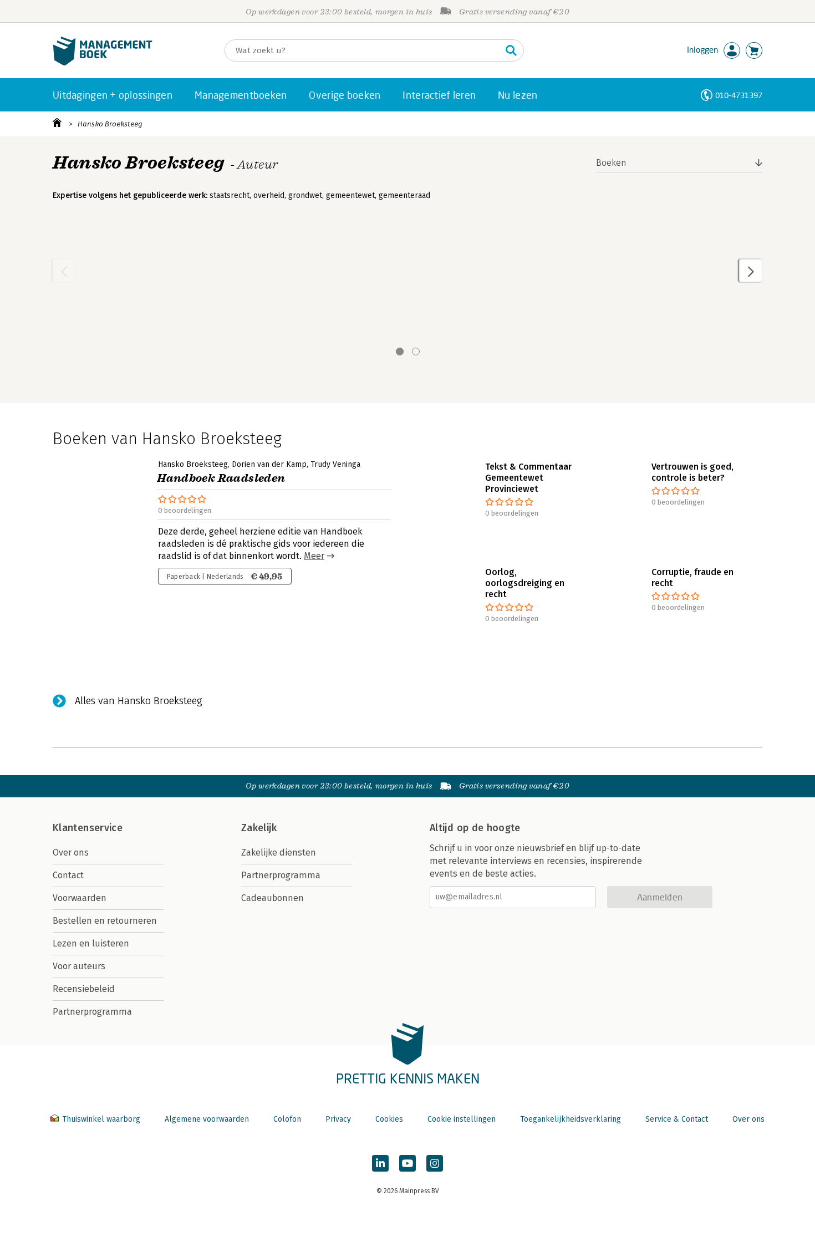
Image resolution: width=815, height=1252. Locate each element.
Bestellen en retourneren (105, 920)
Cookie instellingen (461, 1119)
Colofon (287, 1119)
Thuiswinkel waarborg (101, 1119)
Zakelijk (259, 828)
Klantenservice (88, 828)
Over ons (71, 852)
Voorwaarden (79, 898)
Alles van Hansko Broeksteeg (138, 701)
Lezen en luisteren (91, 943)
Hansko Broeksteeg (110, 124)
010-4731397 (738, 95)
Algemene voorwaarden (207, 1119)
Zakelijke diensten (278, 852)
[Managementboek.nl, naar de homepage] (102, 63)
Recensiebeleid (84, 989)
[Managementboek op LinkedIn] (380, 1163)
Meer (314, 556)
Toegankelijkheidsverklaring (570, 1119)
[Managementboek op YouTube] (407, 1163)
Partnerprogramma (92, 1011)
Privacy (338, 1119)
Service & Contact (676, 1119)
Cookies (389, 1119)
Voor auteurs (79, 966)
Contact (68, 875)
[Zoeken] (511, 50)
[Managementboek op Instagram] (434, 1163)
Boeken (611, 162)
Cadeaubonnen (272, 898)
